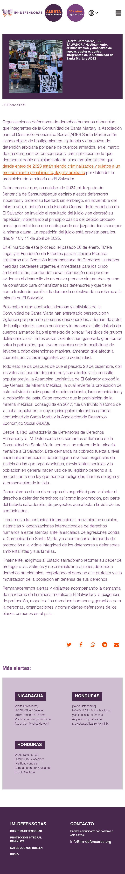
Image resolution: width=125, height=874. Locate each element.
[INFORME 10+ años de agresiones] (76, 13)
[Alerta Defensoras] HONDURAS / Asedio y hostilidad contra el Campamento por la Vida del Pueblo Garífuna (32, 764)
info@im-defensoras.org (90, 842)
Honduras (87, 696)
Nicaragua (30, 696)
